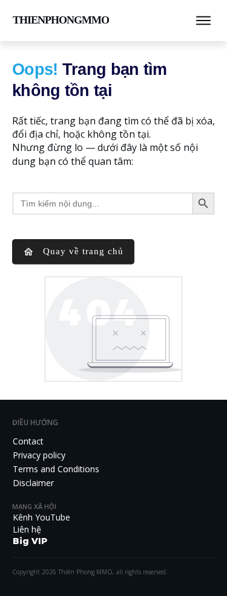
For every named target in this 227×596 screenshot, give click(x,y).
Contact (28, 441)
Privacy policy (39, 455)
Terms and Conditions (56, 469)
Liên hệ (27, 529)
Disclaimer (33, 483)
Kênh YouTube (41, 517)
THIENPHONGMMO (61, 20)
